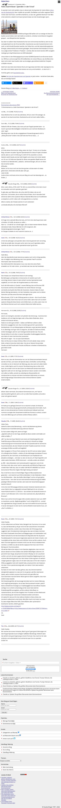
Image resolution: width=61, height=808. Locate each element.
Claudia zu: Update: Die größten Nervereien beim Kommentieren (22, 694)
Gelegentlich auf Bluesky (10, 732)
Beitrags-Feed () (8, 721)
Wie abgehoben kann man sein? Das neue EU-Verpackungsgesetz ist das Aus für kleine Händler (8, 797)
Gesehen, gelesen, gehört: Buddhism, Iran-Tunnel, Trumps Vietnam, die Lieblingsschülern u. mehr (8, 780)
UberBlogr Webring (8, 752)
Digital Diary (4, 1)
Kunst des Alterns (8, 770)
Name (3, 704)
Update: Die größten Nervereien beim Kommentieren (7, 786)
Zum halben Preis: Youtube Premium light (8, 802)
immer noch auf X (8, 738)
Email (3, 708)
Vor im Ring (6, 750)
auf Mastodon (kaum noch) (11, 735)
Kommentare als (9, 723)
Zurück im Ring (7, 747)
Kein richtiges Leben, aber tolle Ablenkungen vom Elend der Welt (8, 791)
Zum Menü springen (59, 2)
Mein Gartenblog (8, 767)
